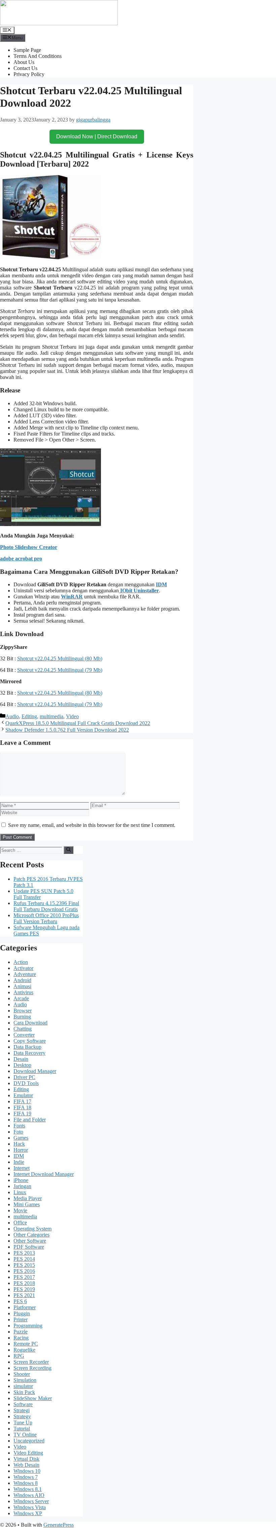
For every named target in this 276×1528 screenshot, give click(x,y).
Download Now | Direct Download (96, 136)
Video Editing (28, 1453)
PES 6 (20, 1301)
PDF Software (28, 1247)
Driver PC (24, 1077)
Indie (18, 1162)
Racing (21, 1338)
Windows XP (27, 1513)
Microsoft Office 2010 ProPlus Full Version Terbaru (46, 918)
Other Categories (31, 1235)
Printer (20, 1319)
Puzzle (20, 1331)
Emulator (23, 1095)
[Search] (68, 850)
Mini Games (26, 1204)
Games (20, 1138)
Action (20, 962)
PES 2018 (24, 1283)
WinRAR (72, 596)
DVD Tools (26, 1083)
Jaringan (22, 1186)
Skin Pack (24, 1392)
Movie (20, 1210)
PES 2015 (24, 1265)
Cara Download (30, 1023)
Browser (22, 1010)
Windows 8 (25, 1483)
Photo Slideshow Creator (28, 547)
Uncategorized (28, 1441)
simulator (23, 1386)
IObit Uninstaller (139, 590)
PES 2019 (24, 1289)
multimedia (51, 716)
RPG (18, 1356)
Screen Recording (32, 1368)
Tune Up (22, 1422)
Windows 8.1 (27, 1489)
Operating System (32, 1228)
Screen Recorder (31, 1362)
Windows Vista (29, 1507)
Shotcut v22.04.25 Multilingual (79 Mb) (59, 670)
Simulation (24, 1380)
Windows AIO (28, 1495)
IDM (161, 584)
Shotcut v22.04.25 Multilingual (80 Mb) (59, 658)
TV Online (25, 1434)
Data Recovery (29, 1053)
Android (22, 980)
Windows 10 (26, 1471)
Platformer (24, 1307)
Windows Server (31, 1501)
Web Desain (26, 1465)
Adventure (24, 974)
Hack (19, 1144)
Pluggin (21, 1313)
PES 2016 (24, 1271)
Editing (29, 716)
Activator (23, 968)
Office (20, 1222)
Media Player (27, 1198)
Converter (24, 1035)
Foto (18, 1132)
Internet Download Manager (43, 1174)
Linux (19, 1192)
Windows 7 (25, 1477)
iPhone (20, 1180)
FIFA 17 (22, 1101)
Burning (22, 1016)
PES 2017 (24, 1277)
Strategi (21, 1410)
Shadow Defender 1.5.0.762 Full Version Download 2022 (67, 730)
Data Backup (27, 1047)
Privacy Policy (28, 74)
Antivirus (23, 992)
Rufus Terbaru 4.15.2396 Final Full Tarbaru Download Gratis (46, 906)
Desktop (22, 1065)
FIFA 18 (22, 1107)
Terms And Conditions (37, 56)
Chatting (22, 1029)
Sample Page (27, 50)
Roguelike (24, 1350)
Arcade (21, 998)
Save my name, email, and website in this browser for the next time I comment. (91, 825)
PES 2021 (24, 1295)
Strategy (22, 1416)
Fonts (19, 1125)
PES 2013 (24, 1253)
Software (23, 1404)
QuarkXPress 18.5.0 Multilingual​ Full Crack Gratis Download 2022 (77, 723)
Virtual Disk (26, 1459)
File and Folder (29, 1119)
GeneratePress (58, 1525)
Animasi (22, 986)
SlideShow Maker (32, 1398)
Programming (27, 1325)
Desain (20, 1059)
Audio (12, 716)
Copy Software (29, 1041)
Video (72, 716)
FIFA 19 (22, 1113)
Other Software (29, 1241)
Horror (20, 1150)
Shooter (21, 1374)
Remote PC (25, 1344)
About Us (23, 62)
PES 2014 (24, 1259)
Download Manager (34, 1071)
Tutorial (21, 1428)
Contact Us (25, 68)
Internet (21, 1168)
